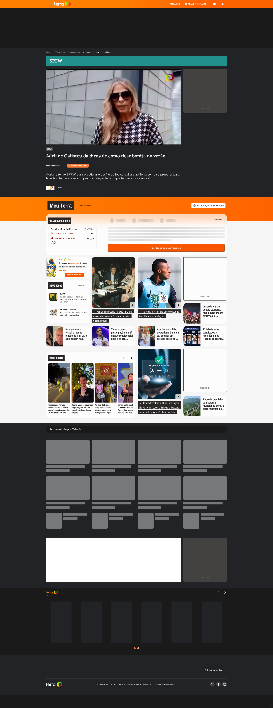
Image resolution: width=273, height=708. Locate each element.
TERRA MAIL (175, 4)
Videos (107, 52)
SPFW (49, 149)
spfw (98, 52)
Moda (88, 52)
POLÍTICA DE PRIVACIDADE (163, 684)
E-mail (214, 4)
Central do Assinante (195, 4)
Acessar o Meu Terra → (87, 205)
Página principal (62, 4)
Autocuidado (75, 52)
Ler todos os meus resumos (166, 248)
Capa (48, 52)
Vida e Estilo (60, 52)
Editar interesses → (217, 219)
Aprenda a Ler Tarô (74, 275)
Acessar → (82, 285)
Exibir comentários (53, 165)
